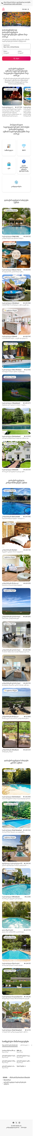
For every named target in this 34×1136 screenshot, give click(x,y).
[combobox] (16, 47)
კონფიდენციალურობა (12, 1127)
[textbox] (9, 53)
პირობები (24, 1127)
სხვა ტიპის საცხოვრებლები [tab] (10, 1045)
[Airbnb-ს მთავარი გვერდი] (3, 9)
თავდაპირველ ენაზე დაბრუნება (12, 4)
